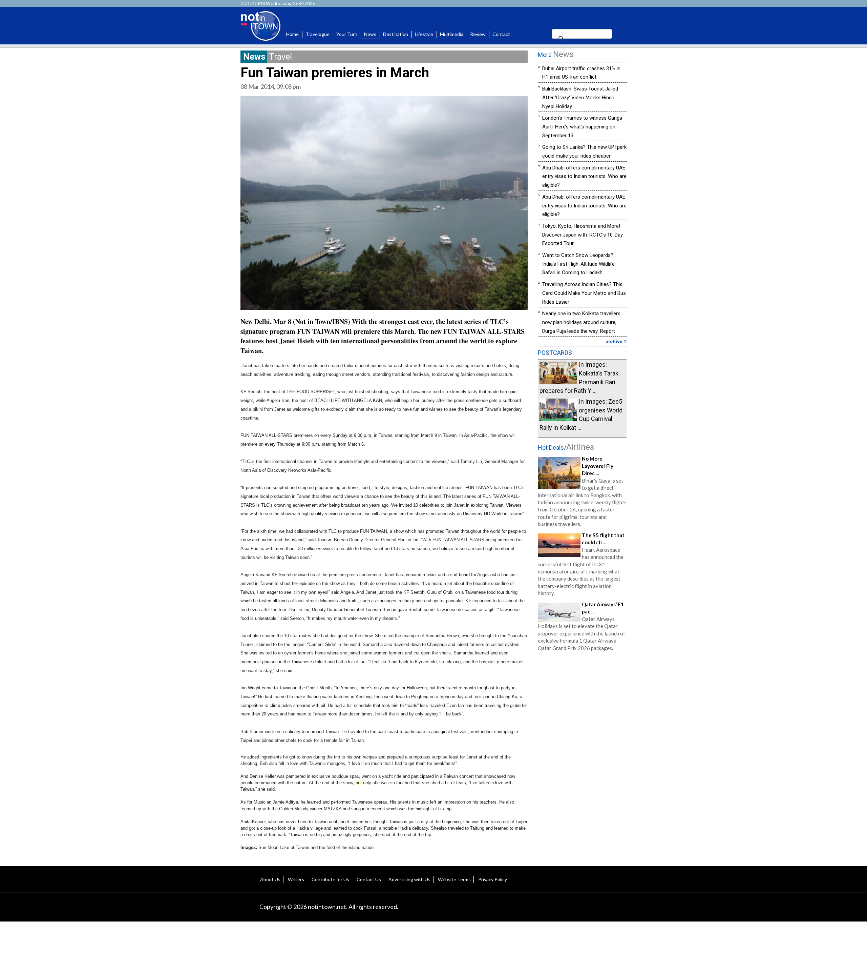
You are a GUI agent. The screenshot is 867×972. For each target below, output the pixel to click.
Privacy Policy (492, 879)
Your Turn (346, 34)
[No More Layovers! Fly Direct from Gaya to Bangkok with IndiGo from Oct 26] (559, 472)
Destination (395, 34)
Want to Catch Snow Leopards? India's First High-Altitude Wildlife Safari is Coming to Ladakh (578, 264)
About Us (270, 879)
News (370, 34)
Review (478, 34)
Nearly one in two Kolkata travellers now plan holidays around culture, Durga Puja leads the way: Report (581, 322)
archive (615, 341)
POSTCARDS (555, 352)
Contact (501, 34)
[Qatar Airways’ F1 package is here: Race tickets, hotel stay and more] (559, 611)
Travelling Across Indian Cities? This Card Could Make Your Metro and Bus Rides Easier (584, 293)
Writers (296, 879)
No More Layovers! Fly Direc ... (597, 465)
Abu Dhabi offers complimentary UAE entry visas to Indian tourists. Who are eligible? (584, 176)
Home (292, 34)
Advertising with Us (409, 879)
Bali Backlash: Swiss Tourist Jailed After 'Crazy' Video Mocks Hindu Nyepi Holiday (580, 97)
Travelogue (317, 34)
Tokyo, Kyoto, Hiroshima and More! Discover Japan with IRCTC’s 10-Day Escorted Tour (582, 234)
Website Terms (454, 879)
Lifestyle (424, 34)
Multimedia (451, 34)
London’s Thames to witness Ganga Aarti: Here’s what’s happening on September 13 (582, 126)
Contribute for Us (330, 879)
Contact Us (369, 879)
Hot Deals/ (566, 447)
